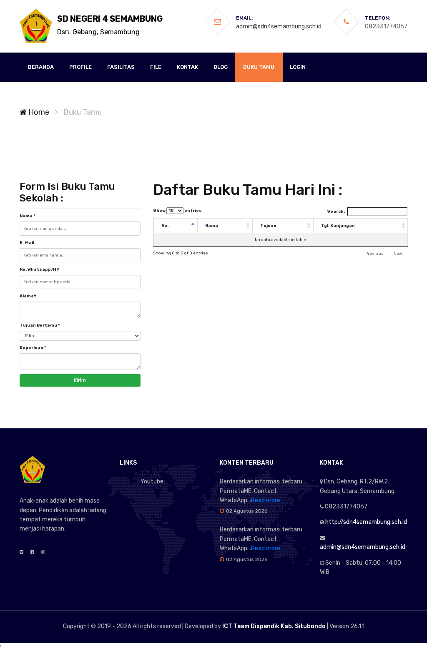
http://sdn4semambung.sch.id (366, 522)
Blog (221, 67)
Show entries (177, 210)
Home (38, 112)
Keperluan (33, 347)
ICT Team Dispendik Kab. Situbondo (274, 626)
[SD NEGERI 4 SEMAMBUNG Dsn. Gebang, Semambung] (36, 26)
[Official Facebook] (32, 552)
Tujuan (268, 225)
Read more (265, 500)
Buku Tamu (258, 67)
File (155, 67)
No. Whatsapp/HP (39, 269)
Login (298, 67)
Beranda (41, 67)
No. (164, 225)
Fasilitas (121, 67)
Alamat (28, 296)
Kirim (80, 380)
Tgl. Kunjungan (338, 225)
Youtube (152, 481)
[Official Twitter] (21, 552)
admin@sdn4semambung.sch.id (279, 26)
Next (398, 253)
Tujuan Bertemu (40, 325)
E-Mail (27, 242)
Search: (336, 211)
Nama (27, 216)
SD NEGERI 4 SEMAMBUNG (110, 25)
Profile (80, 67)
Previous (374, 253)
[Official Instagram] (43, 552)
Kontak (187, 67)
